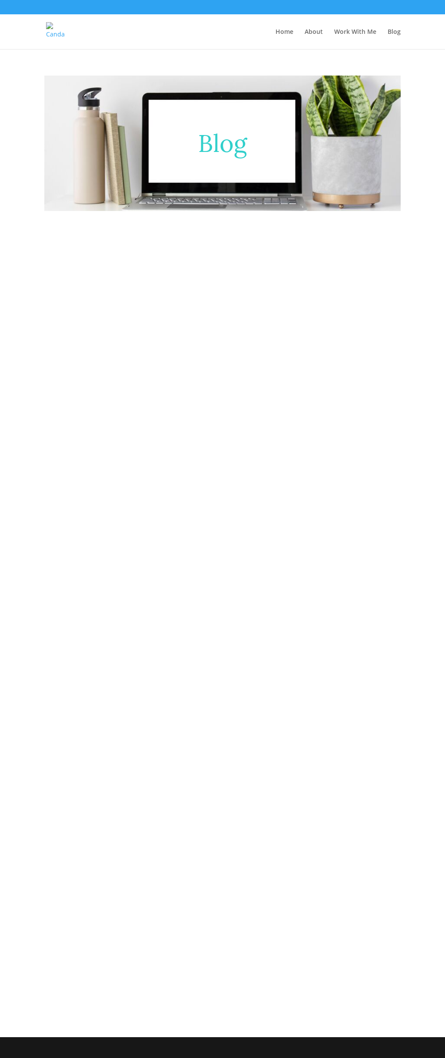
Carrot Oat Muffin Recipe (98, 878)
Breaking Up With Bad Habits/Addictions (213, 481)
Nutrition (272, 799)
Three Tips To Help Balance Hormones (123, 468)
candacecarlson (84, 481)
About (314, 32)
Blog (394, 32)
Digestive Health (180, 799)
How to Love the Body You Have (111, 786)
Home (284, 32)
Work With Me (355, 32)
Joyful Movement (231, 799)
